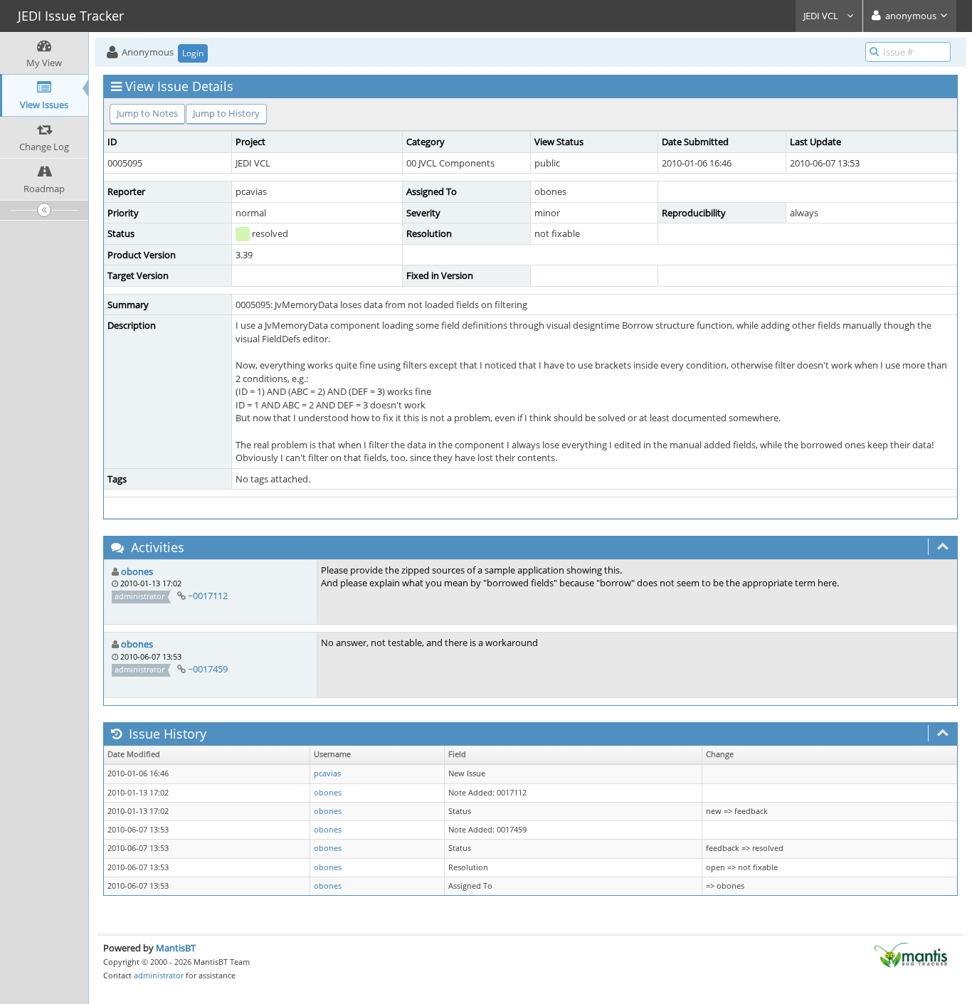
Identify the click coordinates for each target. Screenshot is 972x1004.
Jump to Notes (147, 113)
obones (137, 571)
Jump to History (226, 113)
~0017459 (208, 668)
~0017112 (208, 595)
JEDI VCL (821, 15)
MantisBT (176, 947)
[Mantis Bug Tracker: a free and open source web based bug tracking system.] (911, 954)
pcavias (327, 773)
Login (193, 53)
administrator (159, 975)
